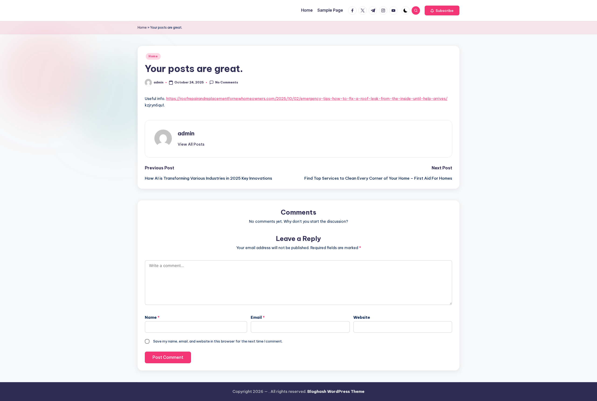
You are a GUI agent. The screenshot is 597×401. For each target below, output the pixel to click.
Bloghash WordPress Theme (335, 391)
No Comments (226, 82)
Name (152, 317)
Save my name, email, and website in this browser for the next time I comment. (217, 341)
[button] (442, 10)
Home (142, 27)
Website (361, 317)
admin (186, 133)
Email (258, 317)
